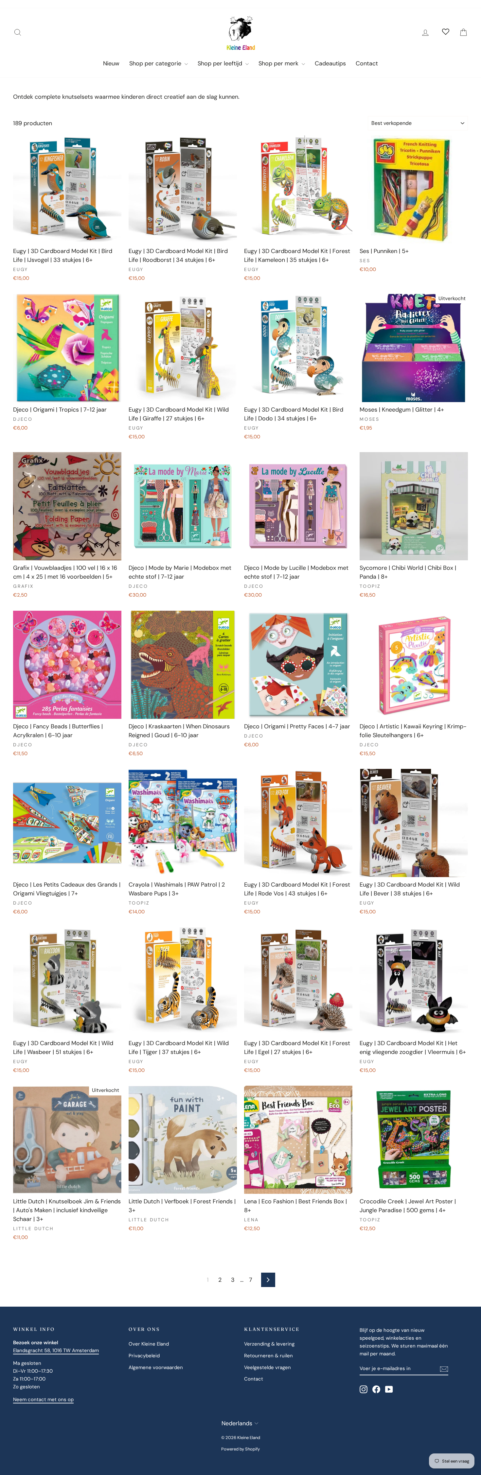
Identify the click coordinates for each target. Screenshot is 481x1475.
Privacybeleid (144, 1355)
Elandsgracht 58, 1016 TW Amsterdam (56, 1350)
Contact (367, 63)
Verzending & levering (269, 1344)
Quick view (67, 236)
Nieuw (111, 63)
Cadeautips (330, 63)
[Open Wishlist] (445, 32)
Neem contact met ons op (43, 1399)
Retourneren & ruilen (268, 1355)
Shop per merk (279, 63)
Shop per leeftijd (221, 63)
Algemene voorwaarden (156, 1367)
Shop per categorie (156, 63)
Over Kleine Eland (149, 1344)
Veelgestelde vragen (267, 1367)
